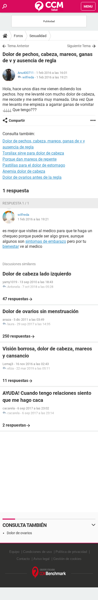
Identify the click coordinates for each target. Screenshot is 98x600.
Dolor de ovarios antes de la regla (32, 177)
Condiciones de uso (37, 552)
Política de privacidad (71, 552)
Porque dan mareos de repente (30, 159)
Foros (18, 36)
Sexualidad (37, 36)
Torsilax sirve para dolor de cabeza (33, 153)
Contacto (23, 559)
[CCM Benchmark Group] (49, 572)
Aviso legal (41, 559)
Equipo (14, 552)
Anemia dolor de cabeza (24, 171)
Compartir (17, 120)
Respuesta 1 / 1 (16, 203)
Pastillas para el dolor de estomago (34, 165)
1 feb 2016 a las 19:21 (52, 77)
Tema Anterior (18, 46)
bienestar (11, 246)
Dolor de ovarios (19, 533)
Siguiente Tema (79, 46)
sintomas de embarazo (45, 241)
